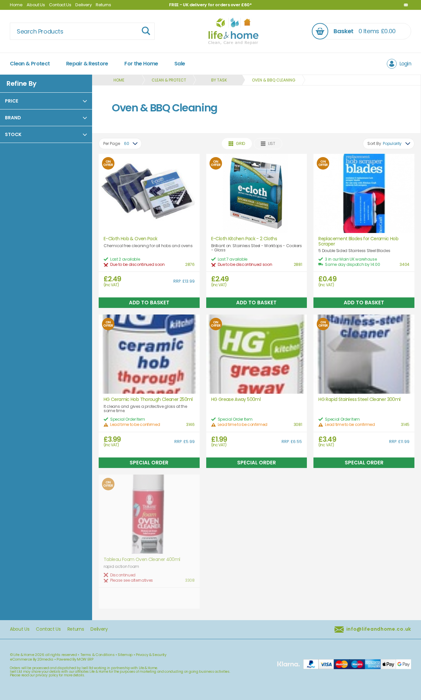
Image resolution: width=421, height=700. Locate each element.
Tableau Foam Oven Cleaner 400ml (142, 559)
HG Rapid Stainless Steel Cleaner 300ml (359, 399)
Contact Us (60, 5)
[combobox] (120, 143)
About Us (36, 5)
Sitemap (125, 654)
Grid (240, 143)
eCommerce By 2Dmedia (31, 659)
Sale (179, 63)
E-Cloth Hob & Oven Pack (131, 238)
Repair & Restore (87, 63)
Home (16, 5)
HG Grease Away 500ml (235, 399)
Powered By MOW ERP (75, 659)
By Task (219, 80)
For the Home (141, 63)
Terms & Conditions (97, 654)
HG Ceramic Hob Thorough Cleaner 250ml (148, 399)
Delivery (83, 5)
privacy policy (47, 675)
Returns (103, 5)
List (271, 143)
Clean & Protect (30, 63)
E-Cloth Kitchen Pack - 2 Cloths (244, 238)
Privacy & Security (151, 654)
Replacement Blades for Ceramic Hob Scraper (358, 241)
